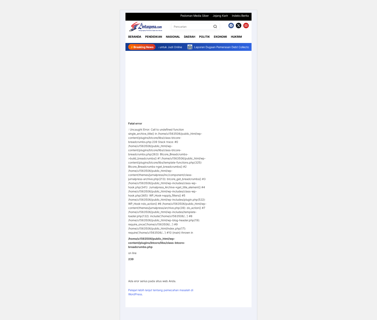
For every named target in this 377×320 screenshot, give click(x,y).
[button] (215, 26)
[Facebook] (231, 25)
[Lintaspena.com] (145, 26)
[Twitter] (238, 25)
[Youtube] (246, 25)
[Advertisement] (188, 80)
